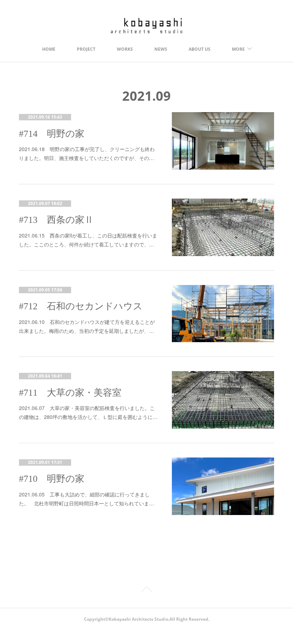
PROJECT (86, 49)
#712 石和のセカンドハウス (81, 306)
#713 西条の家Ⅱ (56, 220)
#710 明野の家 (51, 479)
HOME (48, 49)
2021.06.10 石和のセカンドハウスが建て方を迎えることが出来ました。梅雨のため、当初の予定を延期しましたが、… (87, 326)
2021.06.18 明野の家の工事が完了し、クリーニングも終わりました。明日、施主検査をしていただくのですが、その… (87, 153)
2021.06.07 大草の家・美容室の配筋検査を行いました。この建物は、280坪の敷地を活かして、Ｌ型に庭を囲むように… (88, 412)
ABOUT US (199, 49)
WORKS (125, 49)
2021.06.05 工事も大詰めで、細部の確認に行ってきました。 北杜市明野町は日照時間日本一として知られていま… (86, 499)
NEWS (160, 49)
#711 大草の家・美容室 (70, 393)
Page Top (146, 590)
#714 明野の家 (51, 134)
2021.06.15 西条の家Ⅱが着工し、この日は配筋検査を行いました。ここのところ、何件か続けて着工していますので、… (88, 240)
